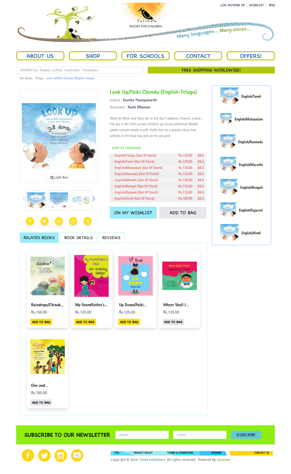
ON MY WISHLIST (133, 213)
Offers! (251, 56)
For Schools (145, 56)
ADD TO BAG (183, 213)
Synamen (224, 459)
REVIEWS (111, 237)
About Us (40, 56)
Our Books (26, 78)
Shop (93, 56)
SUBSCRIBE (246, 434)
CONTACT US (261, 453)
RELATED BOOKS (39, 237)
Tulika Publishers (152, 459)
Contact (198, 56)
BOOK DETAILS (78, 237)
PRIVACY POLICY (143, 453)
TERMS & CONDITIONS (180, 453)
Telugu (39, 78)
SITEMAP (216, 453)
